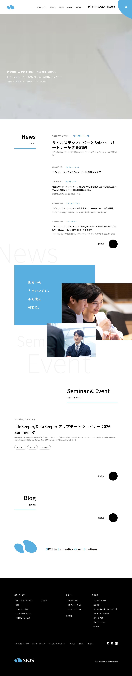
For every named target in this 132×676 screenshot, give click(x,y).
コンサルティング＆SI (23, 613)
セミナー (32, 447)
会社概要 (96, 605)
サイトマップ (71, 644)
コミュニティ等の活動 (101, 613)
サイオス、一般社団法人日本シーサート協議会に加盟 (75, 172)
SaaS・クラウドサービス (24, 600)
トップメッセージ (99, 600)
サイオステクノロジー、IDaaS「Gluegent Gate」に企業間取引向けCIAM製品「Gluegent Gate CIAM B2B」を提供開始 (84, 228)
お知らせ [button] (52, 7)
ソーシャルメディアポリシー (56, 644)
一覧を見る (100, 244)
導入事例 (44, 600)
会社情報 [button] (78, 7)
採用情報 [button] (69, 7)
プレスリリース (73, 600)
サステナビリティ (99, 622)
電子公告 (81, 644)
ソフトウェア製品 (22, 609)
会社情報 (95, 595)
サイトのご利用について (20, 644)
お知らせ (69, 595)
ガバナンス (97, 618)
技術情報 (61, 7)
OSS (17, 605)
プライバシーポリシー (38, 644)
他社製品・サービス (23, 618)
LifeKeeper (45, 447)
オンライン (20, 447)
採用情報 (96, 626)
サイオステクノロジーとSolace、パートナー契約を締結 (83, 145)
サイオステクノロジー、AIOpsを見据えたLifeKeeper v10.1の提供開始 (82, 208)
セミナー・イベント (74, 609)
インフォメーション (74, 605)
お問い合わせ (90, 644)
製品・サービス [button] (42, 7)
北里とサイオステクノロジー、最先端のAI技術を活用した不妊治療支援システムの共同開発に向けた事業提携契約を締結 (85, 188)
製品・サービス (19, 595)
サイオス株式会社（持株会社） (104, 609)
